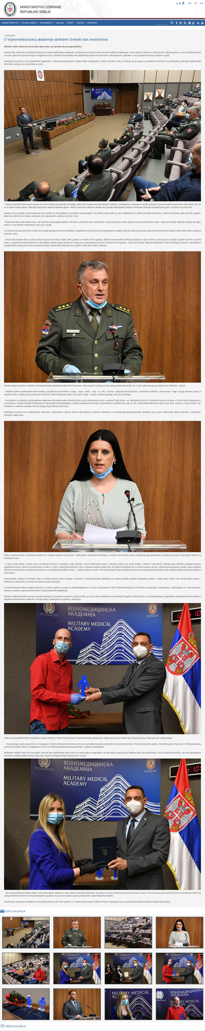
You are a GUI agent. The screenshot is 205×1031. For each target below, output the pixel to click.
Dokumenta (46, 23)
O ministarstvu (10, 23)
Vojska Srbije (29, 23)
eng (201, 3)
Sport (70, 23)
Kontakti (92, 23)
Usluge (60, 23)
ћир (189, 3)
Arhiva (80, 23)
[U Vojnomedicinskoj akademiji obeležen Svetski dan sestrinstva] (26, 932)
